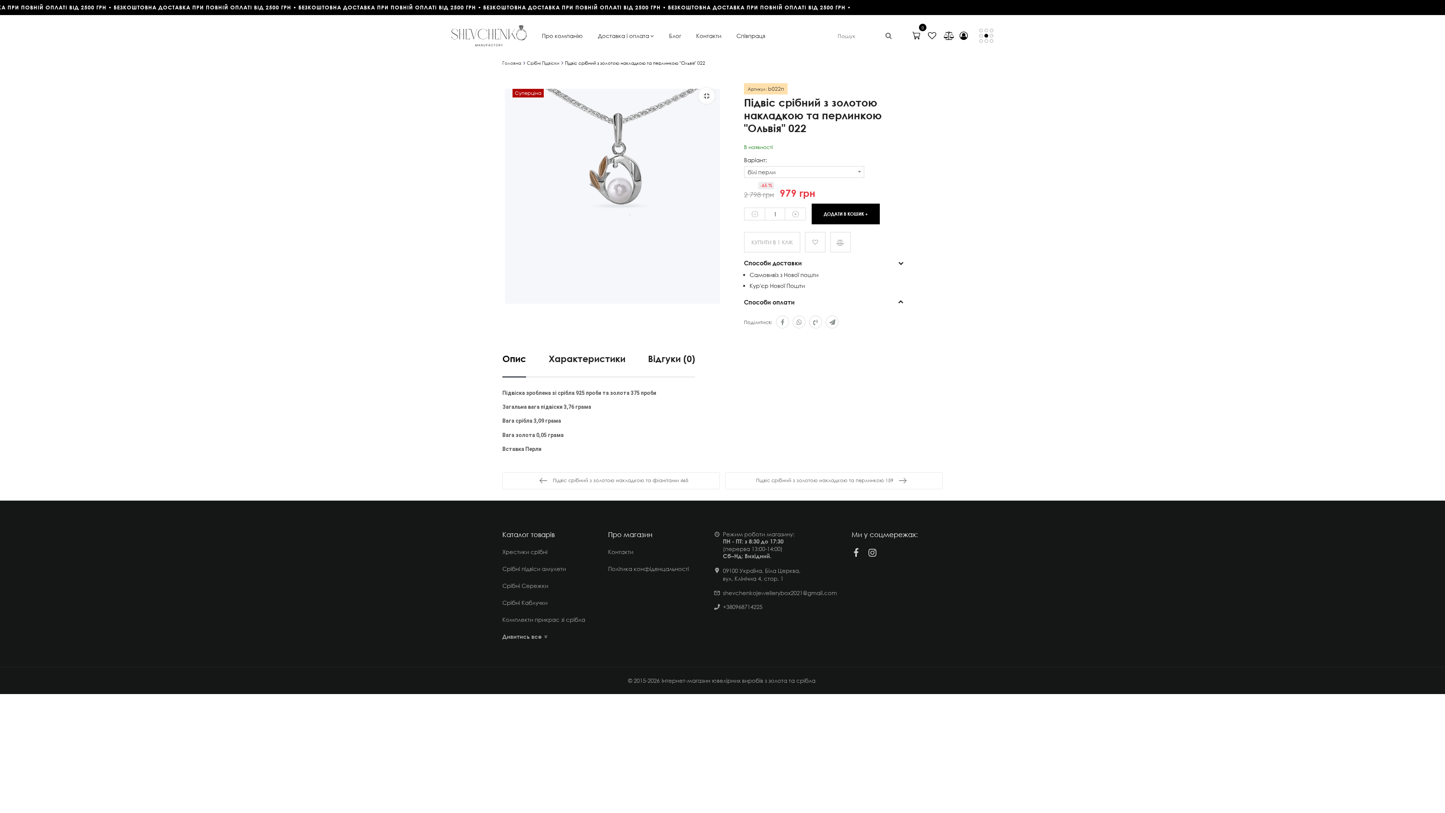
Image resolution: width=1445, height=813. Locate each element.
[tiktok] (889, 552)
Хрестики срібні (525, 551)
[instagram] (872, 552)
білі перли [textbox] (762, 172)
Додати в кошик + (846, 214)
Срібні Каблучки (525, 602)
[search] (888, 35)
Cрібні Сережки (525, 585)
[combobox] (804, 172)
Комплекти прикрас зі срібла (543, 619)
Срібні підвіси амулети (534, 568)
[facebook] (856, 552)
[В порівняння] (840, 242)
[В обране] (815, 242)
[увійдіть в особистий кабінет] (964, 36)
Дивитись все (522, 636)
